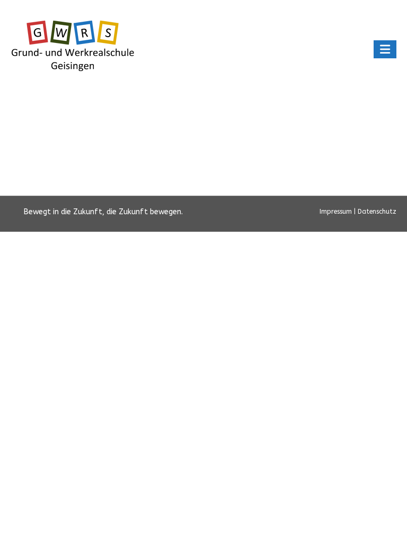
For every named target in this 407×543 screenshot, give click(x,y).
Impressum (337, 211)
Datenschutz (377, 211)
